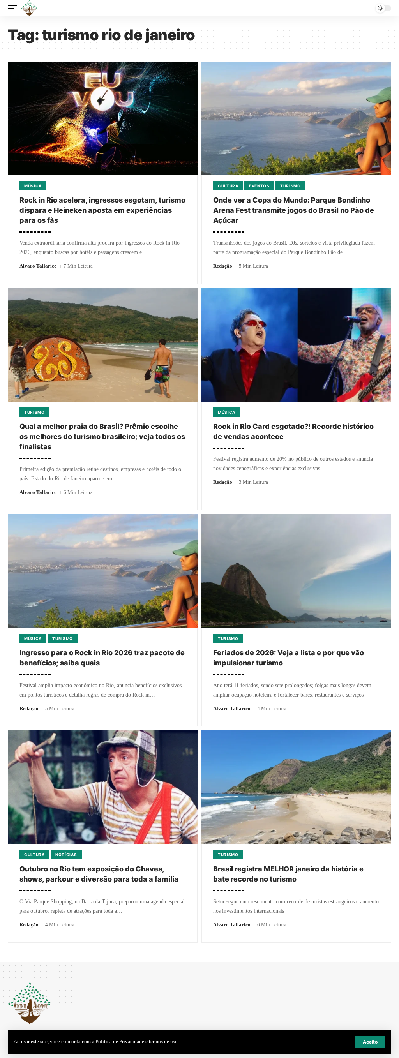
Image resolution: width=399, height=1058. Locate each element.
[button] (370, 1042)
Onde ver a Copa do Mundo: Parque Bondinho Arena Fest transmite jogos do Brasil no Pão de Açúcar (293, 210)
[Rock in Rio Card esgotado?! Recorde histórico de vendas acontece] (296, 345)
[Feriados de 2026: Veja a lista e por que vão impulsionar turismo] (296, 571)
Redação (222, 266)
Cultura (228, 185)
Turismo (290, 185)
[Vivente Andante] (29, 8)
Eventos (259, 185)
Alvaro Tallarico (38, 266)
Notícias (66, 854)
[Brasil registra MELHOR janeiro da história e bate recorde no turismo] (296, 787)
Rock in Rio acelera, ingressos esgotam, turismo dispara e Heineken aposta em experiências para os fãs (102, 210)
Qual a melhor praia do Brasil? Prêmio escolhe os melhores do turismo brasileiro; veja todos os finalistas (102, 436)
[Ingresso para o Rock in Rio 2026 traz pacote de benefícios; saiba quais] (103, 571)
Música (33, 185)
